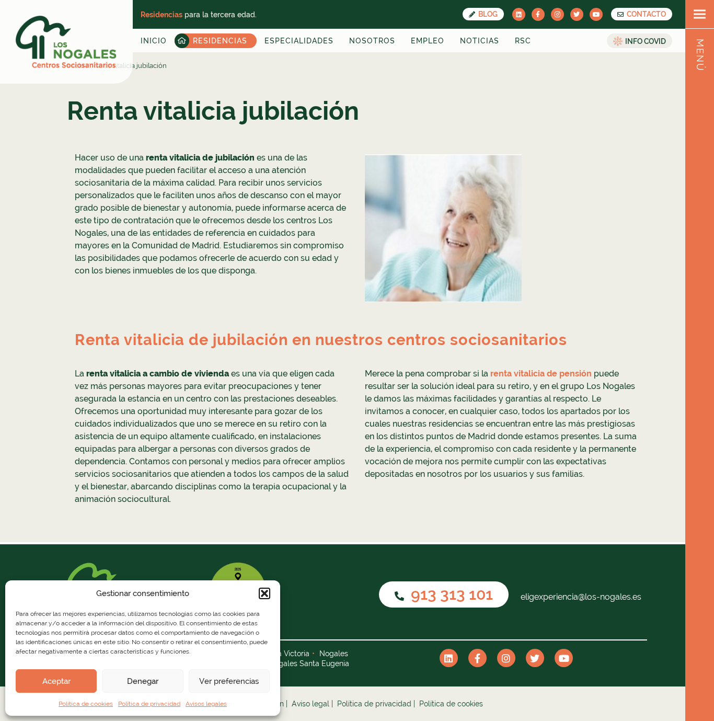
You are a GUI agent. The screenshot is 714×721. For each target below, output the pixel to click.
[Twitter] (576, 14)
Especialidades (298, 41)
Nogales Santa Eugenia (309, 663)
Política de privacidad (149, 703)
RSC (523, 41)
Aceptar (56, 681)
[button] (264, 593)
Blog (487, 14)
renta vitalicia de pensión (541, 374)
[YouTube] (596, 14)
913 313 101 (450, 594)
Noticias (479, 41)
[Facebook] (538, 14)
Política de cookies (86, 703)
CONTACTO (645, 14)
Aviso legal (310, 704)
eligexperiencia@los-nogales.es (580, 597)
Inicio (154, 41)
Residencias (220, 41)
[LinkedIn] (518, 14)
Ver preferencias (229, 681)
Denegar (142, 681)
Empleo (427, 41)
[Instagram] (557, 14)
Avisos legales (206, 703)
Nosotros (372, 41)
